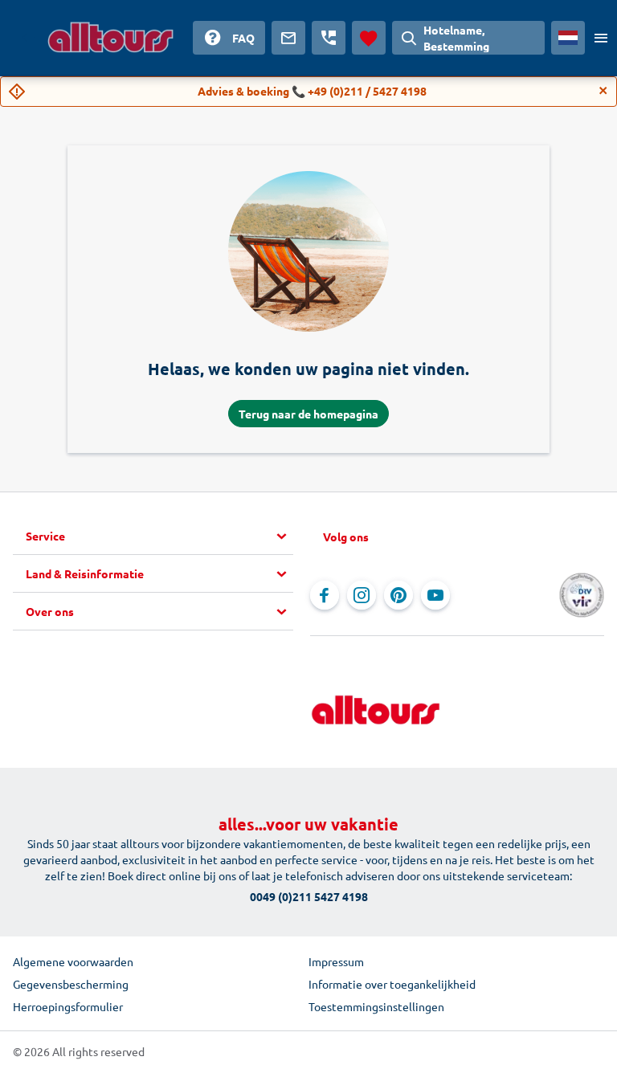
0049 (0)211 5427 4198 (309, 896)
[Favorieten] (369, 38)
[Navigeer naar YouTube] (435, 595)
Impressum (336, 961)
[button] (159, 536)
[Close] (603, 91)
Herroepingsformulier (68, 1006)
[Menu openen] (601, 38)
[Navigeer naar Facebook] (324, 595)
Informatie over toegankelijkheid (392, 984)
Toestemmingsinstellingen (376, 1006)
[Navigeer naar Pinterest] (398, 595)
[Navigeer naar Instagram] (361, 595)
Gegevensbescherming (71, 984)
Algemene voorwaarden (73, 961)
